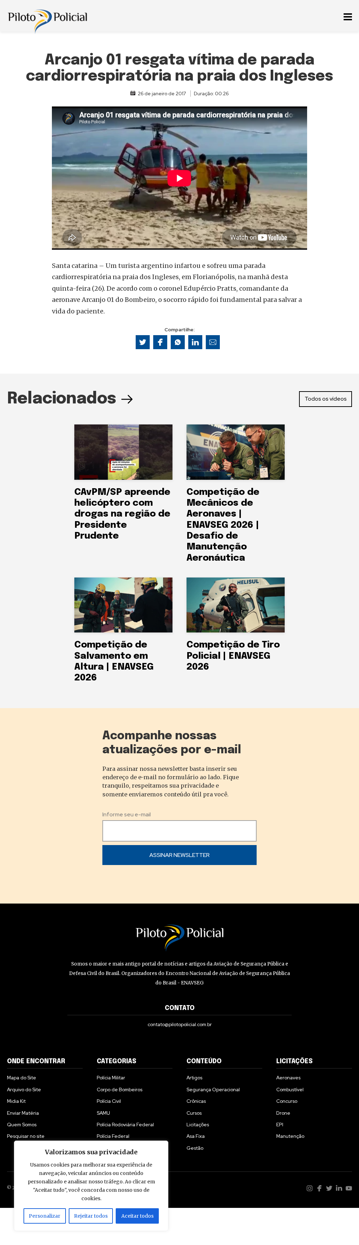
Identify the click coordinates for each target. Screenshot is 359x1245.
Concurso (286, 1101)
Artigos (194, 1077)
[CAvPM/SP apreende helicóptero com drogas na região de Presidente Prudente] (123, 452)
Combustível (290, 1089)
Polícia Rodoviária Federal (125, 1124)
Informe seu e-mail (126, 814)
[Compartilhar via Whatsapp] (178, 342)
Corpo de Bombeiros (119, 1089)
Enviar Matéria (23, 1113)
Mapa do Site (21, 1077)
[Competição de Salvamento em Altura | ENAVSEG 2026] (123, 605)
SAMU (103, 1113)
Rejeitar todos (91, 1216)
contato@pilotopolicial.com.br (180, 1024)
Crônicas (196, 1101)
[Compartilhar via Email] (213, 342)
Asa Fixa (196, 1136)
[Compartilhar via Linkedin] (195, 342)
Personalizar (44, 1216)
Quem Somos (21, 1124)
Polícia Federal (113, 1136)
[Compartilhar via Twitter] (143, 342)
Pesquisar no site (26, 1136)
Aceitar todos (137, 1216)
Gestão (195, 1148)
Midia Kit (16, 1101)
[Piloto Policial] (47, 16)
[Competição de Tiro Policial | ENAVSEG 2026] (236, 605)
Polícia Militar (111, 1077)
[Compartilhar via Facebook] (160, 342)
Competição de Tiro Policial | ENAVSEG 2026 (233, 656)
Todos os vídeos (326, 398)
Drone (283, 1113)
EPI (279, 1124)
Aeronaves (288, 1077)
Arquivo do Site (24, 1089)
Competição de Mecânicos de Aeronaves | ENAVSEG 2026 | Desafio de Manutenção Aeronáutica (223, 525)
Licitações (198, 1124)
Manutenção (290, 1136)
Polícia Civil (109, 1101)
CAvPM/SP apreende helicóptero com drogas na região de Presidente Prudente (122, 514)
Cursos (194, 1113)
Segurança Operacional (213, 1089)
